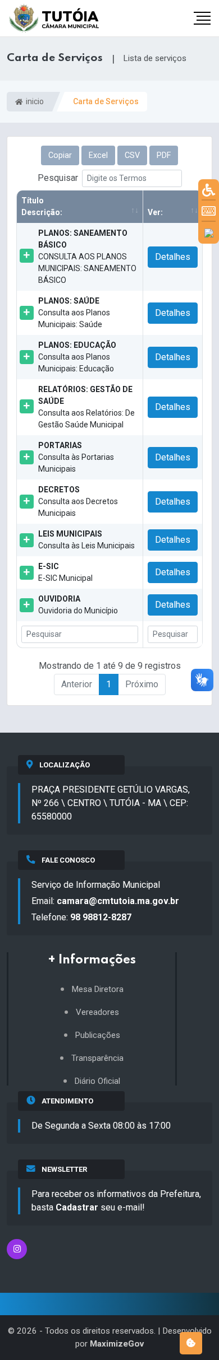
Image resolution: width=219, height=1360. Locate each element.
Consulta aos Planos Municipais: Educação (77, 357)
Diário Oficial (97, 1081)
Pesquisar (58, 178)
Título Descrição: (41, 206)
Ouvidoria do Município (78, 604)
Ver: (155, 212)
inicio (34, 101)
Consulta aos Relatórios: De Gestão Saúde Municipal (86, 407)
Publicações (97, 1035)
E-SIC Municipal (65, 572)
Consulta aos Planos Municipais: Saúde (74, 312)
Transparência (97, 1058)
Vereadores (97, 1012)
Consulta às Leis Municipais (86, 539)
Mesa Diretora (98, 989)
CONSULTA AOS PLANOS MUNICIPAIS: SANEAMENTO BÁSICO (87, 257)
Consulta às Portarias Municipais (76, 457)
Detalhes (172, 256)
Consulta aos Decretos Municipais (78, 501)
